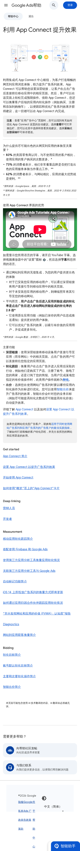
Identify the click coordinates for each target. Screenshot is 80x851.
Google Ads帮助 (26, 5)
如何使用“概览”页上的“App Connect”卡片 (31, 488)
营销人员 (9, 508)
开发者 (7, 519)
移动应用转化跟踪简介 (18, 539)
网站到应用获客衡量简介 (19, 635)
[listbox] (53, 809)
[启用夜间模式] (44, 798)
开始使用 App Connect (18, 477)
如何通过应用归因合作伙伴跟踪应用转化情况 (33, 603)
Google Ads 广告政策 (28, 810)
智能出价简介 (12, 687)
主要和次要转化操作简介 (19, 676)
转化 (66, 380)
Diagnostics (11, 624)
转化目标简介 (12, 655)
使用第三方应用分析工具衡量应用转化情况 (31, 560)
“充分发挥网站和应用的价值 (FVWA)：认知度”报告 (37, 613)
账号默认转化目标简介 (18, 665)
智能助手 (68, 846)
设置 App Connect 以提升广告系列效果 (29, 467)
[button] (5, 5)
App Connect (24, 409)
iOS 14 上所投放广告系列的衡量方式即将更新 (33, 592)
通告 (31, 16)
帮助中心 (13, 16)
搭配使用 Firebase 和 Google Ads (25, 549)
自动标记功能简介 (15, 581)
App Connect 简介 (15, 456)
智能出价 (63, 389)
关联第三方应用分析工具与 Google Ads (29, 571)
